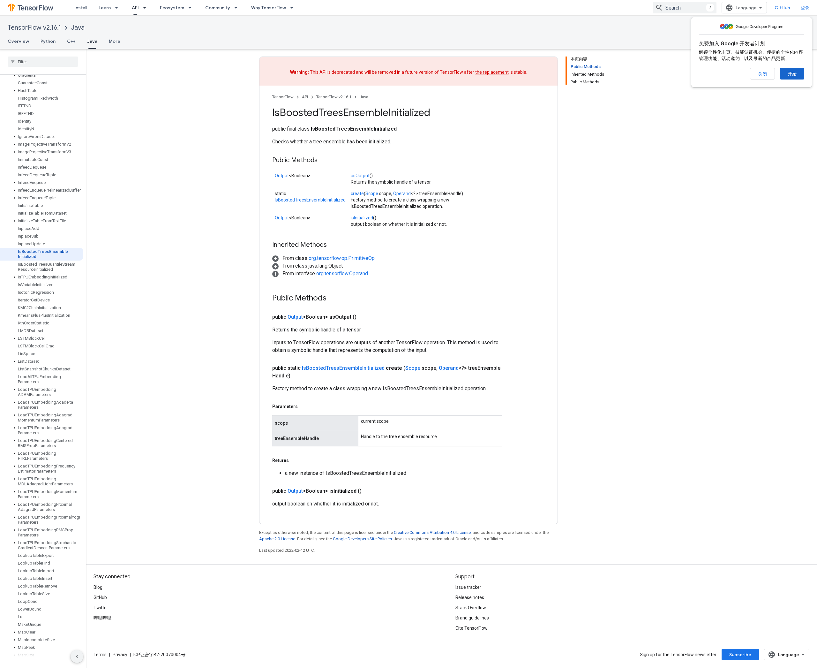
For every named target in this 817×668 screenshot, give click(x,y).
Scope (371, 193)
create (357, 193)
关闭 (762, 74)
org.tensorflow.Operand (342, 273)
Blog (98, 587)
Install (80, 8)
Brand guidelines (472, 617)
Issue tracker (468, 587)
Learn (105, 8)
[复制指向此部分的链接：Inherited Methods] (333, 245)
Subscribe (740, 654)
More (114, 41)
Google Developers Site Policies (362, 538)
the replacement (492, 72)
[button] (41, 75)
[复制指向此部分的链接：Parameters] (304, 406)
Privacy (120, 654)
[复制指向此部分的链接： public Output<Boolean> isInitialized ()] (369, 491)
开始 (792, 74)
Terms (100, 654)
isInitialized (362, 217)
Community (217, 8)
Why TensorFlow (268, 8)
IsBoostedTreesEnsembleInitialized (310, 199)
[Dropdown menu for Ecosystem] (191, 7)
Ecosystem (172, 8)
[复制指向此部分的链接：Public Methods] (324, 160)
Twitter (101, 607)
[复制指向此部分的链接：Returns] (295, 460)
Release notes (469, 597)
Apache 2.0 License (277, 538)
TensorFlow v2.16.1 (34, 28)
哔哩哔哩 (102, 617)
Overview (18, 41)
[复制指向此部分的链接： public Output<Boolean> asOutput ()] (364, 317)
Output (282, 175)
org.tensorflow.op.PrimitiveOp (342, 258)
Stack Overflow (470, 607)
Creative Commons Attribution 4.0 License (432, 532)
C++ (71, 41)
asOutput (360, 175)
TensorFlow (283, 97)
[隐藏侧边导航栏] (77, 656)
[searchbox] (43, 62)
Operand (402, 193)
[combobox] (684, 7)
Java (78, 28)
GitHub (782, 8)
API (135, 8)
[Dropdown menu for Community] (237, 7)
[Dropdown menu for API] (146, 7)
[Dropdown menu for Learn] (118, 7)
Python (48, 41)
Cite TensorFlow (471, 628)
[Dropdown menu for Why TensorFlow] (293, 7)
